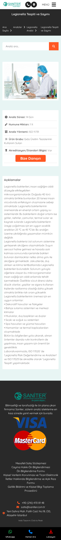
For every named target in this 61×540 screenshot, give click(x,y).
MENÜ (45, 4)
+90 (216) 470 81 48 (33, 502)
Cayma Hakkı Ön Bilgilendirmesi (31, 467)
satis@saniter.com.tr (33, 507)
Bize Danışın (30, 158)
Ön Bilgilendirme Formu (31, 471)
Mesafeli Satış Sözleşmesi (31, 463)
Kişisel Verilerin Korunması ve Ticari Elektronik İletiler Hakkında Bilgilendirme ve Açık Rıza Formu (30, 478)
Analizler (17, 27)
